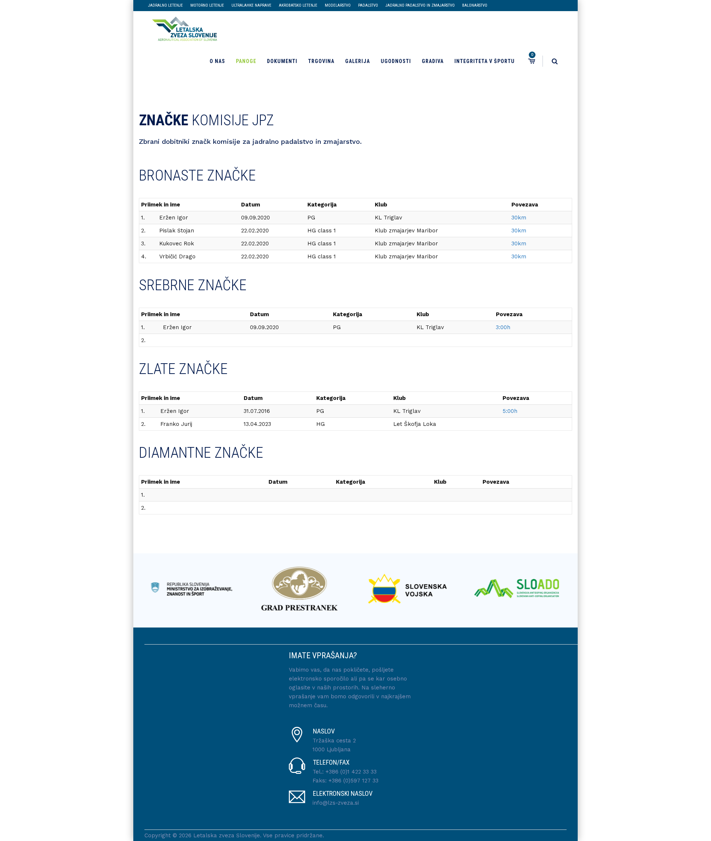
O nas (217, 61)
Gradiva (433, 61)
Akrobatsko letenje (298, 5)
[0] (531, 61)
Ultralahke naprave (251, 5)
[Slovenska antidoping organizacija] (499, 588)
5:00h (510, 411)
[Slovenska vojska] (391, 588)
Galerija (357, 61)
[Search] (554, 61)
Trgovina (321, 61)
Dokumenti (282, 61)
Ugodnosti (396, 61)
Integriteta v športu (484, 61)
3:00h (503, 327)
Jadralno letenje (165, 5)
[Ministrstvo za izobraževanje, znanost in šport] (174, 588)
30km (518, 217)
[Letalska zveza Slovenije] (182, 27)
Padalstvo (368, 5)
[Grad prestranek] (282, 588)
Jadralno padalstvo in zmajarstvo (420, 5)
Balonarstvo (474, 5)
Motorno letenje (207, 5)
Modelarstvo (338, 5)
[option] (174, 588)
